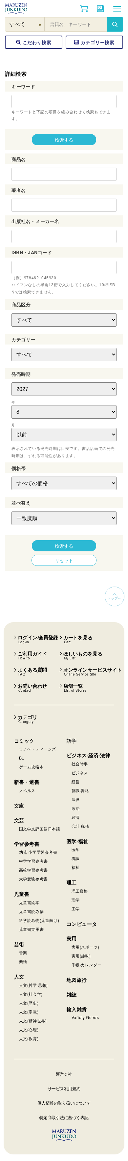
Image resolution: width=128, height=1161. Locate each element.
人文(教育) (29, 1038)
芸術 (19, 944)
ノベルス (27, 790)
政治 (76, 808)
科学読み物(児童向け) (39, 920)
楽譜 (23, 961)
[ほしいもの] (100, 8)
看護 (76, 858)
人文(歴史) (29, 1003)
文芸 (19, 820)
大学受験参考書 (33, 878)
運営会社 (64, 1074)
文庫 (19, 805)
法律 (76, 799)
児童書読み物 (31, 911)
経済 (76, 817)
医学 (76, 849)
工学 (76, 908)
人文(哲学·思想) (33, 985)
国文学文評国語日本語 (39, 828)
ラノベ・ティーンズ (37, 749)
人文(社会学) (31, 994)
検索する (64, 139)
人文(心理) (29, 1029)
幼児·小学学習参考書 (38, 852)
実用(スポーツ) (85, 947)
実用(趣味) (81, 955)
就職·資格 (80, 790)
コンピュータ (82, 923)
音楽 (23, 952)
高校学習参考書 (33, 869)
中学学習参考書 (33, 861)
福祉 (76, 867)
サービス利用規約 (64, 1088)
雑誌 (72, 994)
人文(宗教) (29, 1011)
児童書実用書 (31, 929)
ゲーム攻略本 (31, 766)
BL (21, 757)
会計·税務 (80, 826)
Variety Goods (85, 1017)
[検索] (115, 24)
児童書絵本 (29, 902)
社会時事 (80, 763)
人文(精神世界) (33, 1020)
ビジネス (80, 772)
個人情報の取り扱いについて (64, 1103)
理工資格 (80, 891)
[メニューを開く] (117, 9)
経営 (76, 781)
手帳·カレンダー (87, 964)
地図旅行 (77, 979)
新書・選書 (27, 782)
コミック (24, 740)
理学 (76, 899)
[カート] (84, 8)
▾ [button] (40, 24)
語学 (72, 740)
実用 (72, 938)
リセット (64, 560)
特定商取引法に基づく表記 (64, 1117)
